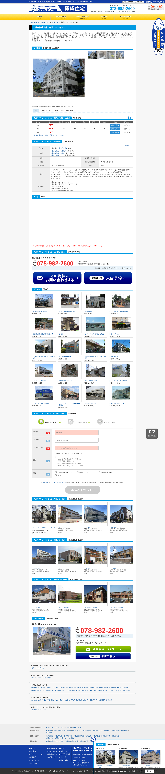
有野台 (126, 687)
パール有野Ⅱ (114, 568)
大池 (56, 700)
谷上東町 (90, 690)
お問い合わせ (52, 748)
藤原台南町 (112, 687)
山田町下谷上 (61, 690)
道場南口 (102, 700)
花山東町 (92, 687)
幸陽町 (128, 690)
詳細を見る (115, 125)
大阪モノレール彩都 (52, 738)
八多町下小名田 (108, 690)
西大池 (83, 690)
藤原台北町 (69, 687)
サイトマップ (34, 760)
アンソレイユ (88, 568)
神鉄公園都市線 (79, 736)
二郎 (97, 700)
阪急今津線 (115, 736)
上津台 (106, 687)
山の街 (40, 700)
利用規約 (45, 482)
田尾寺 (92, 700)
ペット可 (63, 757)
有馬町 (65, 148)
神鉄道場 (109, 700)
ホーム (32, 748)
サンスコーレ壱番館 (64, 607)
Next (83, 77)
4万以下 (63, 748)
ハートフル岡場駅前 (125, 765)
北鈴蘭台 (34, 700)
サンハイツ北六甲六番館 (91, 607)
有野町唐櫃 (77, 687)
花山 (52, 700)
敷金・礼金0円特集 (37, 668)
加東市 (49, 678)
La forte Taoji (36, 568)
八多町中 (85, 687)
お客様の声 (52, 757)
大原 (115, 690)
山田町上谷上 (71, 690)
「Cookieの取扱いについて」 (120, 771)
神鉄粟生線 (96, 736)
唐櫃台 (67, 700)
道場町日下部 (50, 687)
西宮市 (33, 678)
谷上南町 (42, 690)
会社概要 (33, 751)
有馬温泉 (63, 151)
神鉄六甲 (62, 700)
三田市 (44, 678)
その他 (59, 475)
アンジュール (36, 607)
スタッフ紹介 (52, 751)
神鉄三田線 (55, 155)
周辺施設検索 (52, 754)
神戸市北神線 (68, 736)
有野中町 (34, 687)
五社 (61, 155)
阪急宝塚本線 (105, 736)
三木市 (39, 678)
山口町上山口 (76, 731)
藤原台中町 (99, 687)
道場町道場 (121, 690)
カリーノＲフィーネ (116, 527)
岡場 (88, 700)
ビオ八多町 (87, 527)
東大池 (54, 690)
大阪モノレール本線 (67, 738)
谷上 (48, 700)
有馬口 (62, 153)
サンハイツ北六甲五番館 (117, 607)
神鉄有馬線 (55, 151)
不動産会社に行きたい (108, 472)
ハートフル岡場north (147, 765)
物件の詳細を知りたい (64, 472)
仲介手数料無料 (65, 754)
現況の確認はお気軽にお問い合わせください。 (49, 135)
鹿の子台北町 (60, 687)
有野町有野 (41, 687)
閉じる (149, 771)
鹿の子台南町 (98, 690)
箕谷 (44, 700)
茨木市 (80, 727)
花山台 (78, 690)
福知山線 (88, 736)
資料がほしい (83, 472)
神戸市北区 (59, 148)
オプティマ (62, 568)
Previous (34, 77)
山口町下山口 (105, 731)
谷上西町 (120, 687)
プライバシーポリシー (58, 482)
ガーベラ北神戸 (63, 527)
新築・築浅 (64, 760)
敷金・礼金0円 (65, 751)
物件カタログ (34, 763)
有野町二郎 (35, 690)
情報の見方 (128, 145)
